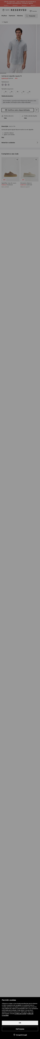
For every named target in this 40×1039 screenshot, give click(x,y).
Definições (20, 1029)
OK (20, 1023)
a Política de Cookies (20, 1013)
